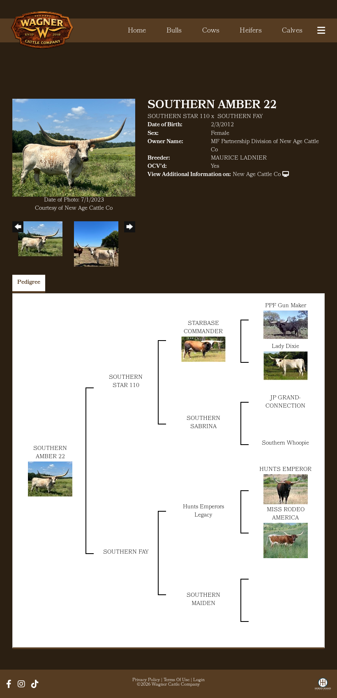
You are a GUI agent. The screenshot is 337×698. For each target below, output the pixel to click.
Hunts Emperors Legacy (203, 511)
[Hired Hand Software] (323, 687)
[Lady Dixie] (285, 366)
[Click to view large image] (73, 148)
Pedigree (28, 283)
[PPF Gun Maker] (285, 324)
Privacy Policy (146, 680)
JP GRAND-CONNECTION (285, 402)
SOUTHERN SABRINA (203, 423)
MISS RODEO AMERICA (286, 514)
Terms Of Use (176, 680)
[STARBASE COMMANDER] (203, 349)
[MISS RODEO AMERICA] (285, 540)
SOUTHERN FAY (240, 117)
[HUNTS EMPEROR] (285, 489)
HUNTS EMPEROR (285, 470)
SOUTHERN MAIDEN (203, 600)
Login (199, 680)
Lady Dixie (285, 347)
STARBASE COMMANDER (203, 328)
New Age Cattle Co (257, 175)
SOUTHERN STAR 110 (179, 117)
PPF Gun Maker (285, 306)
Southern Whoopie (285, 443)
